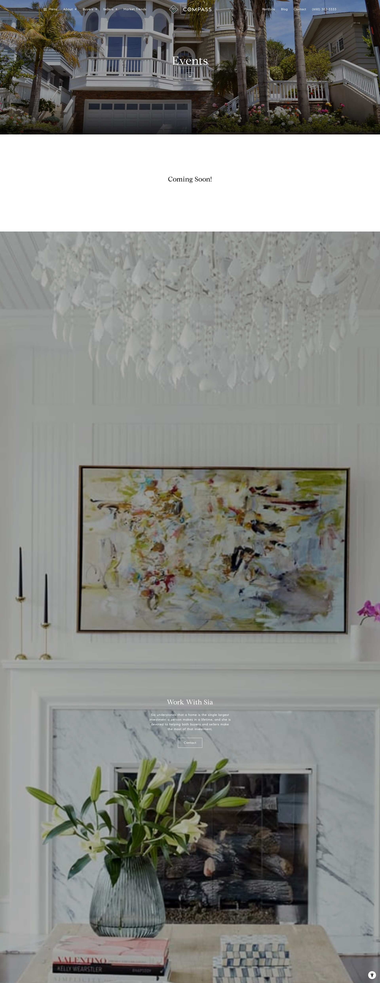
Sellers (108, 9)
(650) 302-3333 (324, 9)
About (68, 9)
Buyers (88, 9)
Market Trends (135, 9)
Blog (284, 9)
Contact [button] (190, 743)
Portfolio (268, 9)
